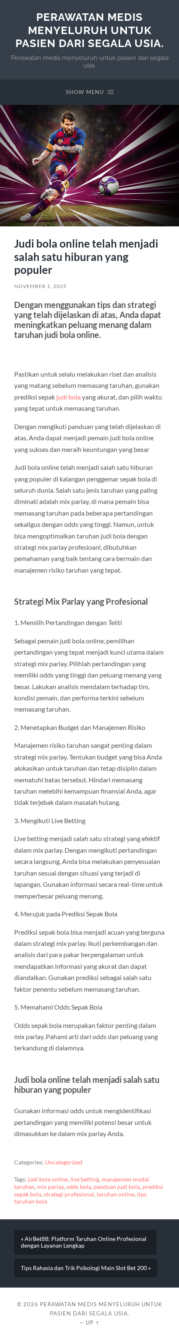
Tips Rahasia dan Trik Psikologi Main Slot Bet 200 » (86, 1268)
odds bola (78, 1187)
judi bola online (48, 1179)
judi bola (68, 397)
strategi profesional (69, 1194)
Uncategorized (63, 1162)
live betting (84, 1179)
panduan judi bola (117, 1187)
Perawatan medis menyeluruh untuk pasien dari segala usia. (89, 30)
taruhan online (115, 1194)
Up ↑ (93, 1322)
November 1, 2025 (40, 286)
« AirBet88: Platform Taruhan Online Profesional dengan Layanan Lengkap (84, 1242)
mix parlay (50, 1187)
